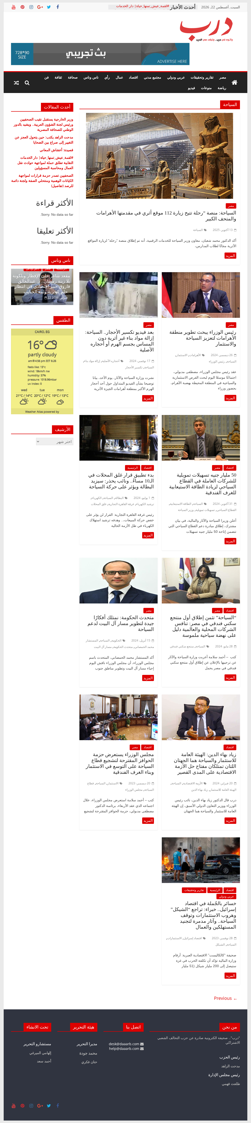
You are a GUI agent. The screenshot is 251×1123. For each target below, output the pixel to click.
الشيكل (220, 944)
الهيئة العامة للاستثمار (223, 790)
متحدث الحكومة (123, 647)
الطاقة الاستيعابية (180, 504)
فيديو (191, 87)
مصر (222, 77)
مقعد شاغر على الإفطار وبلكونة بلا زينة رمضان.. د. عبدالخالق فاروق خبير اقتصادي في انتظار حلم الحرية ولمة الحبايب (41, 283)
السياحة (198, 230)
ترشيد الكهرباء (145, 504)
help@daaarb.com (124, 1048)
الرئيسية (132, 468)
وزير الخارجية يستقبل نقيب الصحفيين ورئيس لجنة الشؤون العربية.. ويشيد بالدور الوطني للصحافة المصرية (43, 124)
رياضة (222, 87)
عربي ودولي (176, 77)
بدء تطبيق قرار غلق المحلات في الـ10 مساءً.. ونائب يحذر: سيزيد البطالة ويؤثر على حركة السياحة (121, 480)
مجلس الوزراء (133, 790)
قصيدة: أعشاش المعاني (56, 149)
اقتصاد (133, 77)
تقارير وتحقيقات (202, 77)
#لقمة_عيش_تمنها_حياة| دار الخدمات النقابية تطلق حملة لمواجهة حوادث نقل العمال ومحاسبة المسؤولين (45, 162)
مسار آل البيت (103, 647)
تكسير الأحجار (133, 367)
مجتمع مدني (152, 77)
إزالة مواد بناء (92, 361)
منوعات (206, 87)
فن (46, 77)
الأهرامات (195, 355)
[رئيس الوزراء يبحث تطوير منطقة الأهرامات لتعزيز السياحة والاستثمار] (201, 275)
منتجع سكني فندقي (182, 646)
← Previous (226, 998)
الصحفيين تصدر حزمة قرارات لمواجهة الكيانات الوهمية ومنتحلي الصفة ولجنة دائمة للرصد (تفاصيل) (42, 180)
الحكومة (116, 640)
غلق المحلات (98, 504)
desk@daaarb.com (124, 1044)
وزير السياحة (186, 510)
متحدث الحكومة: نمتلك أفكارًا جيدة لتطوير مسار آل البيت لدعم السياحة (121, 623)
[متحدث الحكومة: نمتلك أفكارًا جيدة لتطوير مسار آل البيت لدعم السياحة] (118, 560)
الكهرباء (96, 498)
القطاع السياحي (226, 510)
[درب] (234, 83)
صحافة (73, 77)
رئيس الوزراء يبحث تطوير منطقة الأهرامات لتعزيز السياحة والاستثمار (202, 338)
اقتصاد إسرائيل (193, 938)
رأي (107, 77)
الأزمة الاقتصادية (192, 783)
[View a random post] (16, 83)
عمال (119, 77)
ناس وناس (91, 77)
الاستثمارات (174, 938)
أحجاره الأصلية (110, 361)
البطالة (119, 498)
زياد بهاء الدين (199, 790)
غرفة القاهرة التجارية (121, 504)
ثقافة (58, 77)
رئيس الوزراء (217, 361)
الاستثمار (181, 355)
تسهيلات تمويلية (205, 510)
